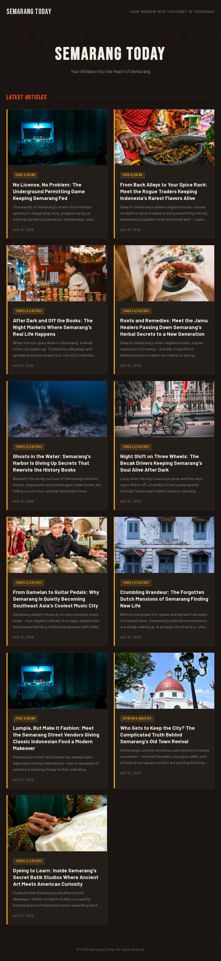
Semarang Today (28, 11)
